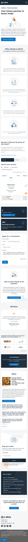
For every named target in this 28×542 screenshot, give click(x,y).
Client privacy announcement (16, 535)
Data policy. (5, 536)
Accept (4, 539)
